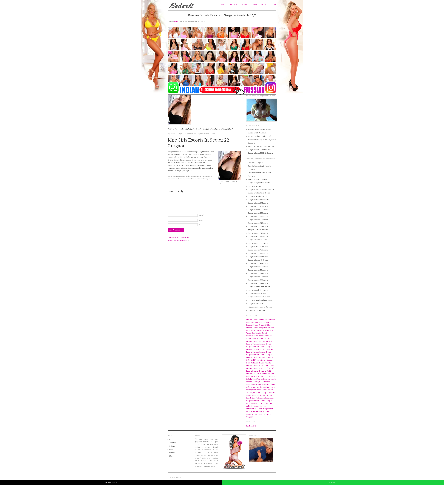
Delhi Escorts (256, 360)
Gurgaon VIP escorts (256, 304)
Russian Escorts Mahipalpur (256, 328)
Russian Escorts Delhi (254, 320)
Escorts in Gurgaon (255, 163)
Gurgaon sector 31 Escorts (258, 223)
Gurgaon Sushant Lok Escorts (259, 297)
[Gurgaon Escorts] (181, 4)
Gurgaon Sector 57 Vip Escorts (177, 240)
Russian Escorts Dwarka (262, 322)
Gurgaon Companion (266, 398)
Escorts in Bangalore (267, 385)
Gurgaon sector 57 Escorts (258, 283)
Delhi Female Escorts (259, 363)
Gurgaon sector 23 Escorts (258, 213)
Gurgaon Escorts (255, 393)
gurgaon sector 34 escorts (258, 230)
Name (201, 215)
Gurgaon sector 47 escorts (258, 263)
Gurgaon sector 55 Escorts (258, 277)
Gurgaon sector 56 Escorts (258, 280)
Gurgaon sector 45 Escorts (258, 257)
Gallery (245, 4)
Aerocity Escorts (252, 385)
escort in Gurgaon (177, 176)
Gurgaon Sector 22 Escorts (206, 133)
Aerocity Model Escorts (261, 382)
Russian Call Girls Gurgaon (256, 349)
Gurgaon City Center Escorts (259, 183)
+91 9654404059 (111, 482)
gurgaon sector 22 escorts (176, 179)
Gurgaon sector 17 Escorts (258, 206)
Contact (264, 4)
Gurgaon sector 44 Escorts (258, 253)
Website (201, 225)
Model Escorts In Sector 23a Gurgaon (262, 146)
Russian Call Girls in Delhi (256, 374)
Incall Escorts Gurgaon (256, 310)
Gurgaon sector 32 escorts (258, 226)
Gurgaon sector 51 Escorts (258, 267)
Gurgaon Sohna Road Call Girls (179, 237)
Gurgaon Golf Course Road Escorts (261, 190)
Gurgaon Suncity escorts (257, 294)
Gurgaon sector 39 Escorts (258, 240)
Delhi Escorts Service (254, 387)
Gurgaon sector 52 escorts (258, 270)
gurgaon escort (207, 176)
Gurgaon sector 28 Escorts (258, 220)
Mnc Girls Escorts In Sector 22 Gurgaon (197, 179)
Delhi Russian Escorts (261, 379)
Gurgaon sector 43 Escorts (258, 250)
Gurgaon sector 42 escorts (258, 247)
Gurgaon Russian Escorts (255, 401)
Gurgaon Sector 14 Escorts (258, 203)
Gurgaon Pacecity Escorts (257, 196)
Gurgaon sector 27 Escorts (258, 216)
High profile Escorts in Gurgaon (260, 307)
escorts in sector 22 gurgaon (192, 176)
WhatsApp (333, 482)
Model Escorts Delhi (266, 366)
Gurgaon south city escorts (258, 290)
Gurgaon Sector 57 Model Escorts (260, 153)
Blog (274, 4)
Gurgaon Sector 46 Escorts (258, 260)
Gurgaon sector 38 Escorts (258, 237)
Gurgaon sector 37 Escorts (258, 233)
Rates (254, 4)
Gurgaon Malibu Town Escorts (259, 193)
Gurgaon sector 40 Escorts (258, 243)
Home (223, 4)
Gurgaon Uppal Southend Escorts (260, 300)
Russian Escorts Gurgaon (261, 339)
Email (201, 220)
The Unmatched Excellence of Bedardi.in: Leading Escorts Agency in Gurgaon (262, 139)
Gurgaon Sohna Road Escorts (259, 287)
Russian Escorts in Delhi (255, 368)
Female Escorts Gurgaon (257, 180)
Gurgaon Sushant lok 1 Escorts (259, 150)
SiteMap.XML (251, 426)
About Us (233, 4)
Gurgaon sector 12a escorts (258, 200)
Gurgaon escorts (190, 133)
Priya (180, 133)
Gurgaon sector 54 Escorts (258, 273)
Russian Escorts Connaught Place (258, 325)
